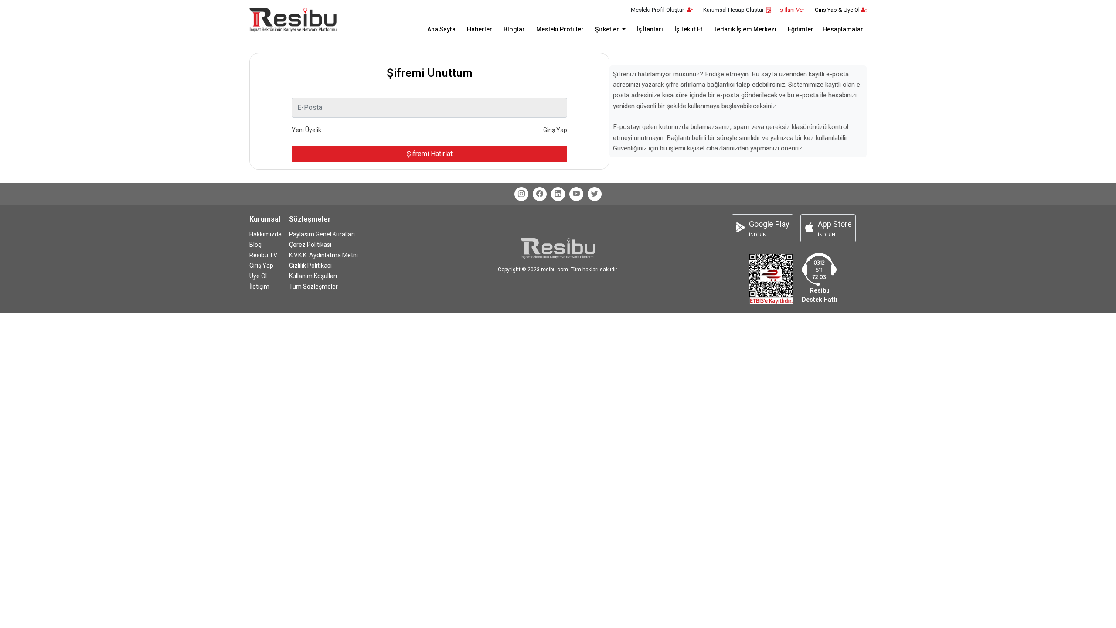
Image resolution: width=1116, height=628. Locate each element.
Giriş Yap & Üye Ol (837, 10)
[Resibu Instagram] (521, 194)
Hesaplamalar (843, 29)
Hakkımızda (265, 234)
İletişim (259, 286)
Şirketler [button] (607, 29)
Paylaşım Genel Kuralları (322, 234)
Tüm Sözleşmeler (313, 286)
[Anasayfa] (293, 20)
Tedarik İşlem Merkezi (745, 29)
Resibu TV (263, 255)
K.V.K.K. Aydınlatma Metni (323, 255)
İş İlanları (650, 29)
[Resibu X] (595, 194)
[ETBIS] (771, 278)
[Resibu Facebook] (540, 194)
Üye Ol (258, 276)
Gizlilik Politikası (310, 265)
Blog (255, 244)
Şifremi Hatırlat (430, 154)
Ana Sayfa (441, 29)
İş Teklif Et (688, 29)
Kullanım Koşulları (313, 276)
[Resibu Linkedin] (558, 194)
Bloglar (514, 29)
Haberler (479, 29)
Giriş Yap (261, 265)
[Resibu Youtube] (576, 194)
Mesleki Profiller (560, 29)
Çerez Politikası (310, 244)
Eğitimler (800, 29)
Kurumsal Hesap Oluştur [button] (733, 10)
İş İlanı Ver (791, 10)
